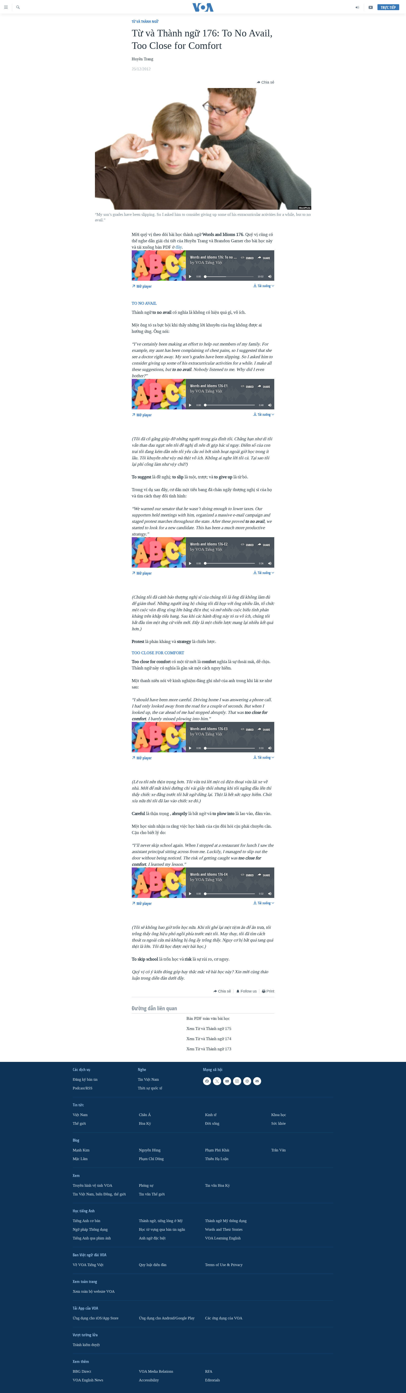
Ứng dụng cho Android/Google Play (167, 1318)
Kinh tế (211, 1114)
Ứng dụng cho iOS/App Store (95, 1318)
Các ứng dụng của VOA (223, 1318)
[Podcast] (247, 1081)
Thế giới (79, 1123)
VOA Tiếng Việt (208, 262)
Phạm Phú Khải (217, 1150)
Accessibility (149, 1380)
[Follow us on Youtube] (227, 1081)
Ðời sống (212, 1123)
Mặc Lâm (80, 1158)
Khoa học (278, 1114)
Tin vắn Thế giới (152, 1194)
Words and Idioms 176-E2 (209, 544)
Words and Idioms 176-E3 (209, 728)
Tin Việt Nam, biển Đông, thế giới (99, 1194)
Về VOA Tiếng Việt (88, 1264)
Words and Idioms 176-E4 (209, 874)
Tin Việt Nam (148, 1079)
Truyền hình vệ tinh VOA (92, 1185)
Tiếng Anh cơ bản (86, 1220)
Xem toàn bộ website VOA (94, 1291)
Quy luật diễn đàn (152, 1264)
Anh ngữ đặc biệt (152, 1238)
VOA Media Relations (156, 1371)
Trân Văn (278, 1150)
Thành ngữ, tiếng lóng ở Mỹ (161, 1220)
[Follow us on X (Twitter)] (217, 1081)
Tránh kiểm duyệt (86, 1344)
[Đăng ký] (257, 1081)
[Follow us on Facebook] (207, 1081)
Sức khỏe (278, 1123)
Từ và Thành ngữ (145, 21)
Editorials (212, 1380)
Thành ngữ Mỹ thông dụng (226, 1220)
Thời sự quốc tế (150, 1088)
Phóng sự (146, 1185)
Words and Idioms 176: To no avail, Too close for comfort (232, 257)
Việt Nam (80, 1114)
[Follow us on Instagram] (237, 1081)
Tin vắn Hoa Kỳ (217, 1185)
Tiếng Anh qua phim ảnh (92, 1238)
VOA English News (88, 1380)
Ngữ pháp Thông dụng (90, 1229)
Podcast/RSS (82, 1088)
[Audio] (357, 7)
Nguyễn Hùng (149, 1150)
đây (179, 247)
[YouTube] (370, 7)
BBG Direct (82, 1371)
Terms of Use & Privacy (224, 1264)
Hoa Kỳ (145, 1123)
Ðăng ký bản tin (85, 1079)
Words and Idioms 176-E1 (209, 385)
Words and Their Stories (224, 1229)
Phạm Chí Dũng (151, 1158)
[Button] (265, 82)
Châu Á (145, 1114)
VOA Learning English (223, 1238)
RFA (208, 1371)
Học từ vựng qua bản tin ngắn (162, 1229)
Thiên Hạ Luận (216, 1158)
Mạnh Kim (81, 1150)
